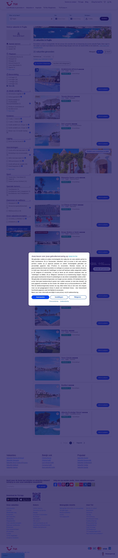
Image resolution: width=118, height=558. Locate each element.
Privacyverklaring (53, 301)
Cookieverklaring (64, 301)
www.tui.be (72, 256)
